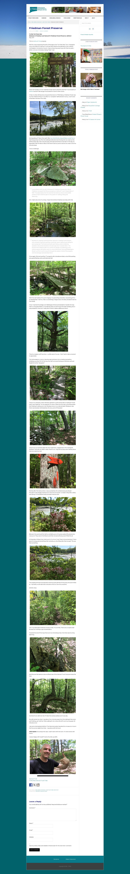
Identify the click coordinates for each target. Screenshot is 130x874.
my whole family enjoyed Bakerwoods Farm (62, 138)
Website (31, 837)
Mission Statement (71, 859)
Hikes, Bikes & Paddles (36, 22)
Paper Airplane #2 (92, 102)
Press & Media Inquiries (87, 34)
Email (31, 830)
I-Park (90, 111)
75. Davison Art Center (94, 119)
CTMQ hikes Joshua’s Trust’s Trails (38, 780)
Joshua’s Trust (37, 41)
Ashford (31, 91)
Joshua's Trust (43, 791)
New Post (56, 789)
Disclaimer (56, 859)
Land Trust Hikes (46, 22)
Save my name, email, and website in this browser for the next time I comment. (50, 845)
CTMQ (38, 10)
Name (31, 823)
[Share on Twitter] (34, 785)
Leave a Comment (44, 31)
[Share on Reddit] (38, 785)
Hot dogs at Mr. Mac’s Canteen (90, 89)
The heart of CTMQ (86, 46)
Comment (32, 808)
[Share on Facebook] (30, 785)
